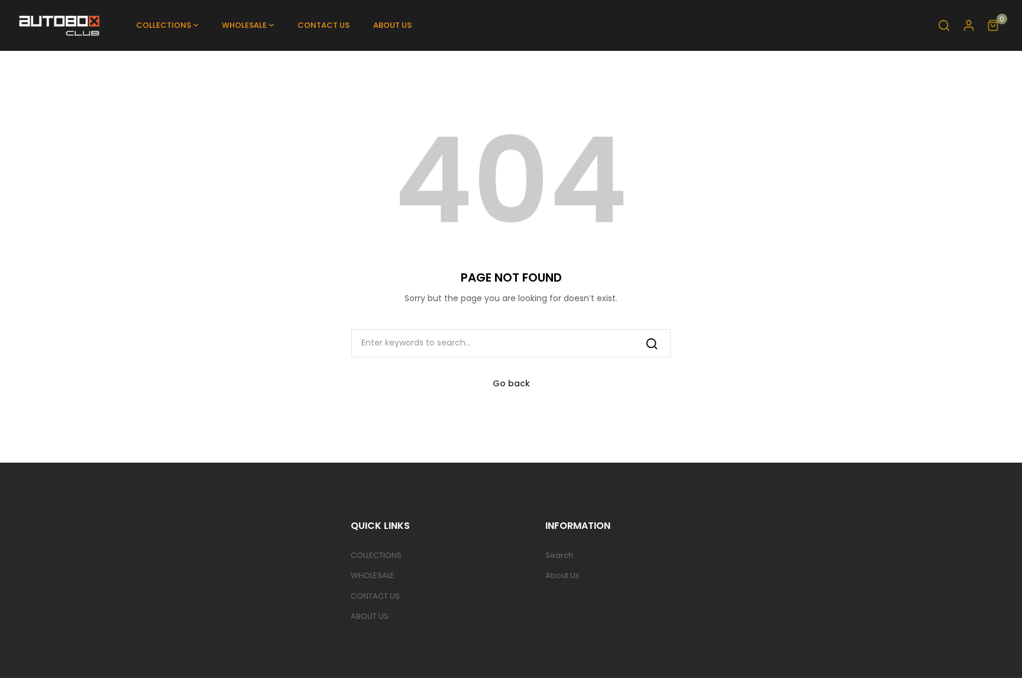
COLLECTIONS (376, 555)
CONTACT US (375, 596)
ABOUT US (370, 616)
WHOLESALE (372, 575)
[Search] (651, 343)
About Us (562, 575)
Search (559, 555)
